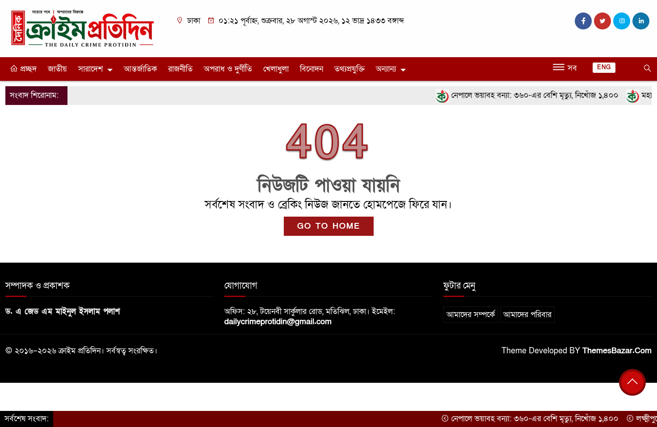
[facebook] (583, 21)
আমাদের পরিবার (527, 315)
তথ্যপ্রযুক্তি (349, 69)
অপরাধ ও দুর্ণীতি (228, 69)
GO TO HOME (328, 226)
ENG (604, 67)
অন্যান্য (386, 69)
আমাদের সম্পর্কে (470, 315)
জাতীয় (57, 69)
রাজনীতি (180, 69)
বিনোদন (311, 69)
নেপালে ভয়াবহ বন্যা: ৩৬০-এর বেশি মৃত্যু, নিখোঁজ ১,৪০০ (525, 95)
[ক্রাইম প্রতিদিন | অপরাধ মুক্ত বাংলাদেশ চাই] (82, 28)
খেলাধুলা (276, 69)
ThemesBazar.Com (617, 351)
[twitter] (602, 21)
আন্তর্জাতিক (140, 69)
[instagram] (621, 21)
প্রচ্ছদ (27, 69)
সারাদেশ (90, 69)
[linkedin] (640, 21)
